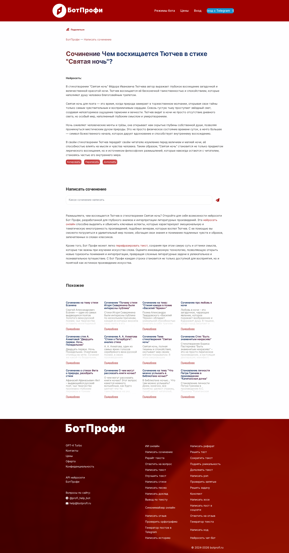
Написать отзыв (155, 515)
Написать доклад (156, 493)
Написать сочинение (97, 39)
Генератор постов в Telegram (158, 530)
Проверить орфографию (161, 521)
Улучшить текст (155, 475)
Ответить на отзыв (202, 515)
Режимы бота (164, 10)
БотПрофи (73, 39)
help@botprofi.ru (80, 503)
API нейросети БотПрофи (75, 479)
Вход (198, 10)
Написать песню (156, 487)
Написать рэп (199, 475)
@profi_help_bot (80, 498)
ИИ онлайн (152, 446)
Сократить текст (201, 458)
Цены (184, 10)
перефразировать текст (132, 245)
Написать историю (157, 537)
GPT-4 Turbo (74, 445)
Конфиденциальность (80, 466)
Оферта (71, 461)
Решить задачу (200, 487)
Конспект (196, 493)
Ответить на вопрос (158, 464)
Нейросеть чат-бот (203, 537)
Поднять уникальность (205, 464)
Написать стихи (155, 481)
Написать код (199, 529)
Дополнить (110, 161)
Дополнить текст (201, 469)
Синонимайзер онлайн (160, 507)
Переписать (92, 161)
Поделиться (77, 29)
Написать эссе (200, 499)
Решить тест (198, 452)
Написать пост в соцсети (201, 508)
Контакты (72, 450)
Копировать (73, 161)
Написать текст (155, 469)
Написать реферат (202, 446)
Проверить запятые (203, 481)
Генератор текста (202, 521)
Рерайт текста (154, 458)
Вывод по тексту (156, 499)
